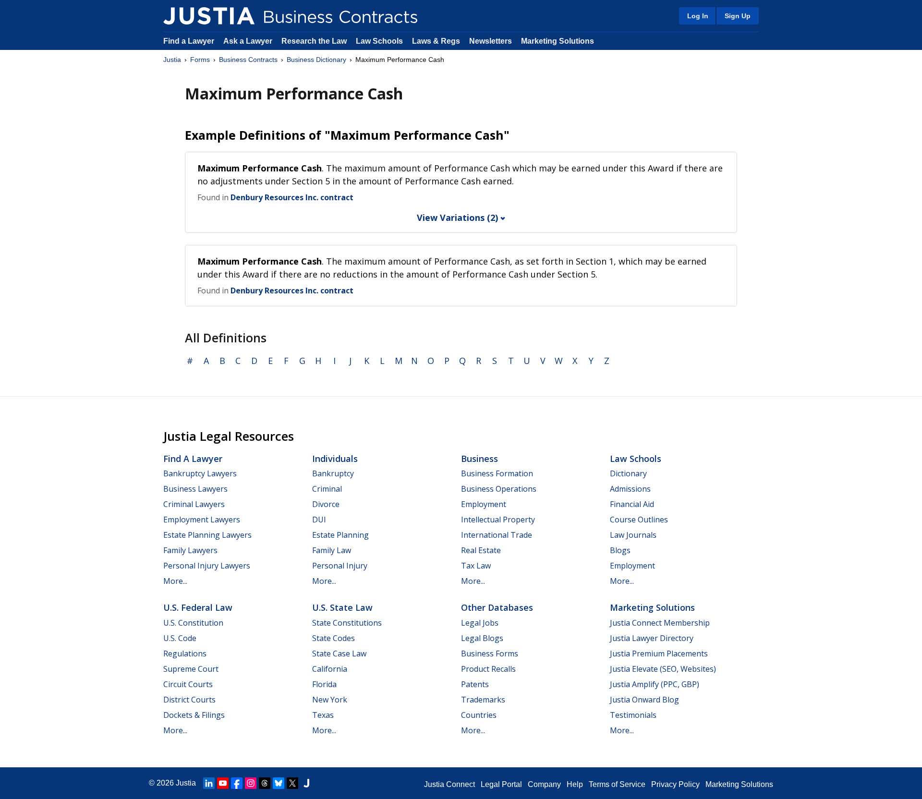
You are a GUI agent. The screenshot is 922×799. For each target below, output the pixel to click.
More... (175, 581)
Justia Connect (449, 784)
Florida (324, 684)
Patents (475, 684)
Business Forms (489, 653)
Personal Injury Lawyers (206, 565)
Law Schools (379, 41)
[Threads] (264, 783)
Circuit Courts (188, 684)
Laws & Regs (436, 41)
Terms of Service (617, 784)
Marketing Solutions (557, 41)
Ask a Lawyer (248, 41)
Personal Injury (339, 565)
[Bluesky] (278, 783)
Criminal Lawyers (194, 504)
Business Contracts (248, 59)
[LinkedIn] (209, 783)
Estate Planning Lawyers (207, 535)
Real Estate (481, 550)
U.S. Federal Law (197, 607)
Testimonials (633, 715)
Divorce (326, 504)
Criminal (327, 489)
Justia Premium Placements (659, 653)
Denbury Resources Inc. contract (291, 197)
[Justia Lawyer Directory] (306, 783)
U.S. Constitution (193, 622)
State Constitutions (347, 622)
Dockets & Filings (194, 715)
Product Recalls (488, 669)
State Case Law (339, 653)
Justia (172, 59)
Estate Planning (340, 535)
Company (544, 784)
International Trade (496, 535)
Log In (697, 16)
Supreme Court (190, 669)
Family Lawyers (190, 550)
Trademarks (483, 699)
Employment (483, 504)
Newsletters (490, 41)
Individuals (335, 458)
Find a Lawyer (188, 41)
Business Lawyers (195, 489)
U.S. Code (179, 638)
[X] (292, 783)
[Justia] (209, 15)
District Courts (189, 699)
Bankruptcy (333, 473)
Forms (200, 59)
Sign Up (738, 16)
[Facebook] (237, 783)
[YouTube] (223, 783)
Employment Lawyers (201, 519)
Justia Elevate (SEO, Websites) (663, 669)
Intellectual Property (498, 519)
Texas (323, 715)
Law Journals (633, 535)
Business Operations (498, 489)
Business (479, 458)
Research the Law (314, 41)
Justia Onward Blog (644, 699)
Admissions (630, 489)
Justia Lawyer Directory (651, 638)
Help (575, 784)
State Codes (333, 638)
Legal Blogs (482, 638)
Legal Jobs (479, 622)
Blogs (620, 550)
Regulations (184, 653)
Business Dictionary (316, 59)
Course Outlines (639, 519)
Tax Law (476, 565)
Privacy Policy (675, 784)
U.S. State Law (342, 607)
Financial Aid (632, 504)
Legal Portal (501, 784)
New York (329, 699)
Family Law (331, 550)
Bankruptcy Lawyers (200, 473)
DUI (319, 519)
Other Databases (497, 607)
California (329, 669)
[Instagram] (250, 783)
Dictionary (628, 473)
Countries (479, 715)
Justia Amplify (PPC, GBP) (654, 684)
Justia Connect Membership (660, 622)
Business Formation (497, 473)
